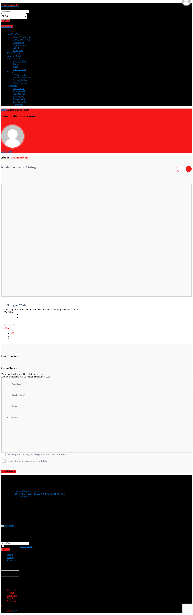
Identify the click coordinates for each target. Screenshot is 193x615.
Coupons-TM (19, 91)
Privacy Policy (26, 546)
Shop (15, 66)
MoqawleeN (19, 99)
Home (4, 110)
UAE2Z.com (13, 53)
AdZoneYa (18, 88)
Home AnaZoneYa (22, 37)
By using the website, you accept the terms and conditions (37, 454)
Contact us (18, 50)
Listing (10, 557)
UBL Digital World (15, 305)
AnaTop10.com (14, 56)
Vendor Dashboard (22, 77)
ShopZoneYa (19, 69)
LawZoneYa (19, 94)
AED (12, 611)
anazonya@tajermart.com (25, 491)
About (16, 48)
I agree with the (18, 546)
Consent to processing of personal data (27, 461)
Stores (16, 64)
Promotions (18, 42)
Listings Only (19, 45)
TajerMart (18, 104)
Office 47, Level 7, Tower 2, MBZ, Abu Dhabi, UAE (40, 494)
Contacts (11, 560)
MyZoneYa (18, 96)
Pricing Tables (20, 80)
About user (6, 152)
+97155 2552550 (22, 496)
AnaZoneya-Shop (21, 39)
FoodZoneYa (13, 58)
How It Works (20, 83)
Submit (5, 549)
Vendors (11, 72)
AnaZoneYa (13, 34)
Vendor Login (20, 75)
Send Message (8, 471)
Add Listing (7, 26)
